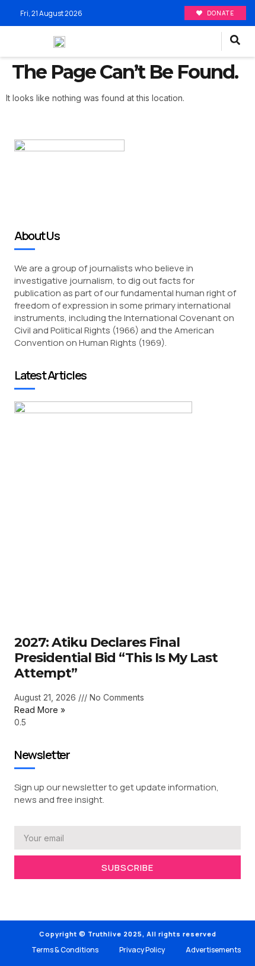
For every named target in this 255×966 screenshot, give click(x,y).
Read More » (39, 710)
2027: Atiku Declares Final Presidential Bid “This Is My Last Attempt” (116, 658)
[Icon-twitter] (35, 894)
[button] (206, 41)
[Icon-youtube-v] (71, 894)
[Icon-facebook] (17, 894)
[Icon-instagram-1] (53, 894)
